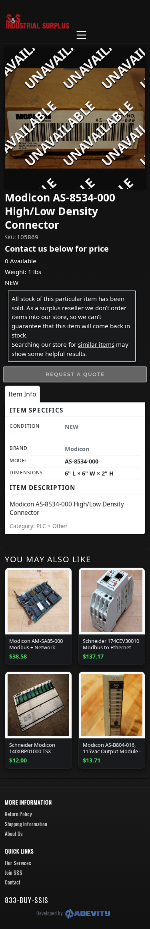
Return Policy (18, 814)
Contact (12, 882)
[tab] (22, 394)
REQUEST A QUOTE (75, 374)
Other (60, 526)
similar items (96, 344)
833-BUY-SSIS (26, 899)
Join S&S (13, 872)
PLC (42, 526)
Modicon (77, 449)
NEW (11, 282)
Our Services (18, 863)
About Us (14, 833)
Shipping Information (26, 824)
